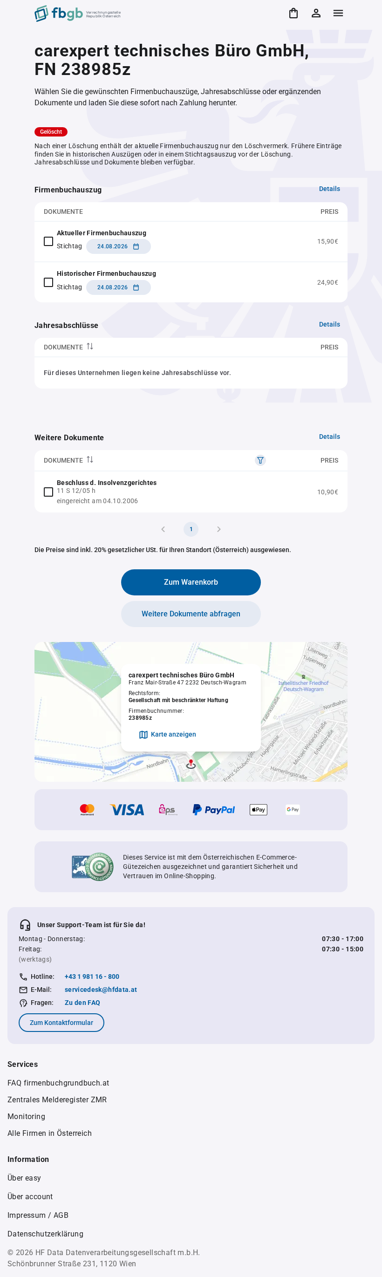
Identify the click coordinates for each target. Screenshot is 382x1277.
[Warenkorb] (293, 13)
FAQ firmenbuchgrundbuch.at (58, 1083)
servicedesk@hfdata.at (101, 989)
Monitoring (26, 1116)
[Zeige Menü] (338, 13)
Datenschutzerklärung (45, 1233)
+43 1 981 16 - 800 (92, 976)
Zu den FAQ (83, 1002)
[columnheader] (136, 347)
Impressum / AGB (37, 1215)
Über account (30, 1196)
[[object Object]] (260, 460)
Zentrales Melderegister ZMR (57, 1099)
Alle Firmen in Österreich (49, 1133)
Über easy (24, 1178)
